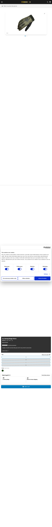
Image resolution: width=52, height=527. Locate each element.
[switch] (20, 269)
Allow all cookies (42, 278)
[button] (26, 23)
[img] (5, 345)
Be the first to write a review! (12, 345)
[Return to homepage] (2, 6)
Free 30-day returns (46, 375)
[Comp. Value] (12, 340)
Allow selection (26, 278)
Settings (46, 274)
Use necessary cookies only (9, 278)
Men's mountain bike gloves (10, 6)
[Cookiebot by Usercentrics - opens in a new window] (44, 248)
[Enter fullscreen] (44, 13)
